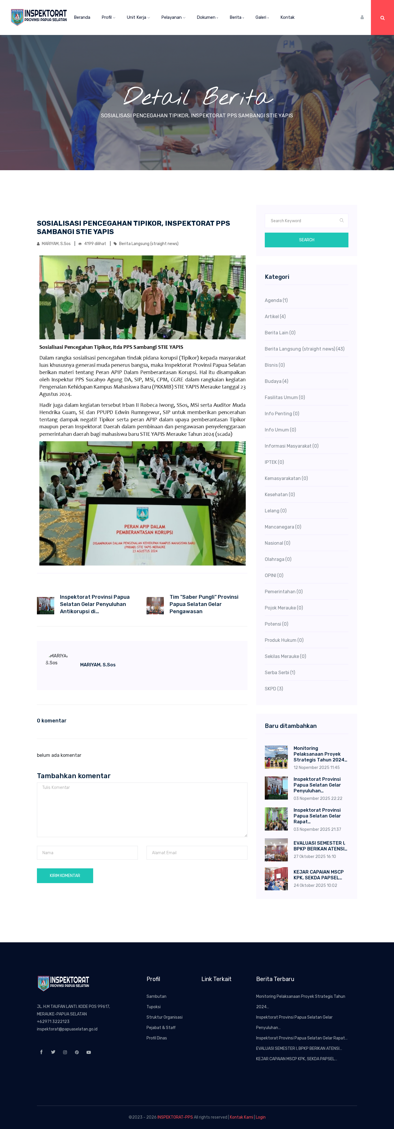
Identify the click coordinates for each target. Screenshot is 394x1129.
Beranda (82, 17)
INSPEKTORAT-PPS (175, 1117)
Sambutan (156, 996)
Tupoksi (154, 1006)
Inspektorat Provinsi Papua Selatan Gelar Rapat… (302, 1038)
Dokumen (207, 17)
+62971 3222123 (53, 1021)
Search (306, 240)
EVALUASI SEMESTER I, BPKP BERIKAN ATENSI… (299, 1048)
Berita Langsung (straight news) (148, 243)
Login (261, 1117)
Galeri (261, 17)
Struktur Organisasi (165, 1017)
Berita (236, 17)
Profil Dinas (157, 1038)
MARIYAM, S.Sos (56, 243)
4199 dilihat (95, 243)
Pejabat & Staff (161, 1027)
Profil (107, 17)
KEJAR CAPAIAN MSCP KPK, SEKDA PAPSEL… (296, 1058)
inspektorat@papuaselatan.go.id (67, 1029)
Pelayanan (172, 17)
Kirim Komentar (65, 875)
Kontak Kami (241, 1117)
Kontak (287, 17)
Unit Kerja (137, 17)
